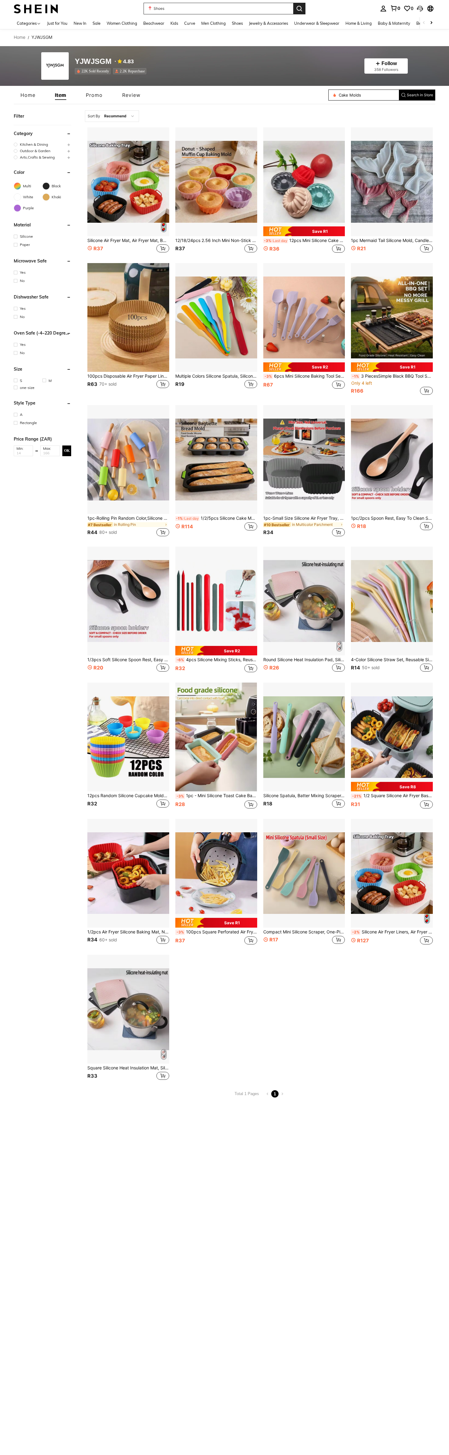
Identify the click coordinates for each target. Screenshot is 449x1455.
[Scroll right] (431, 23)
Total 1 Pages (247, 1093)
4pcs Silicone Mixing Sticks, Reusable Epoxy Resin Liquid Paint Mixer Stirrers (217, 659)
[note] (304, 231)
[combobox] (112, 116)
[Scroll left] (424, 23)
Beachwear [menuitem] (153, 23)
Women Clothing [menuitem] (122, 23)
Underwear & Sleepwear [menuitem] (316, 23)
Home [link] (19, 37)
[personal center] (383, 8)
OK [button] (67, 451)
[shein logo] (36, 8)
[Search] (299, 8)
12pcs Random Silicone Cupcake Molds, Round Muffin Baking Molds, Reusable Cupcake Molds (128, 795)
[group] (42, 144)
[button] (420, 8)
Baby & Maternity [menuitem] (394, 23)
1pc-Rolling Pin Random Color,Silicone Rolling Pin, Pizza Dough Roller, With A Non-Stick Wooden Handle (128, 518)
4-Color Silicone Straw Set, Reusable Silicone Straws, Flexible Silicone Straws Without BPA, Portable (392, 659)
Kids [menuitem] (174, 23)
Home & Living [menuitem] (358, 23)
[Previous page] (267, 1094)
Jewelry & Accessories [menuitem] (268, 23)
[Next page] (282, 1094)
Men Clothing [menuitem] (213, 23)
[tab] (27, 95)
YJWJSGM (93, 61)
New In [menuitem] (80, 23)
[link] (395, 8)
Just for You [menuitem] (57, 23)
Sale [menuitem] (96, 23)
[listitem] (94, 71)
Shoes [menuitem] (237, 23)
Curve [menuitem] (189, 23)
